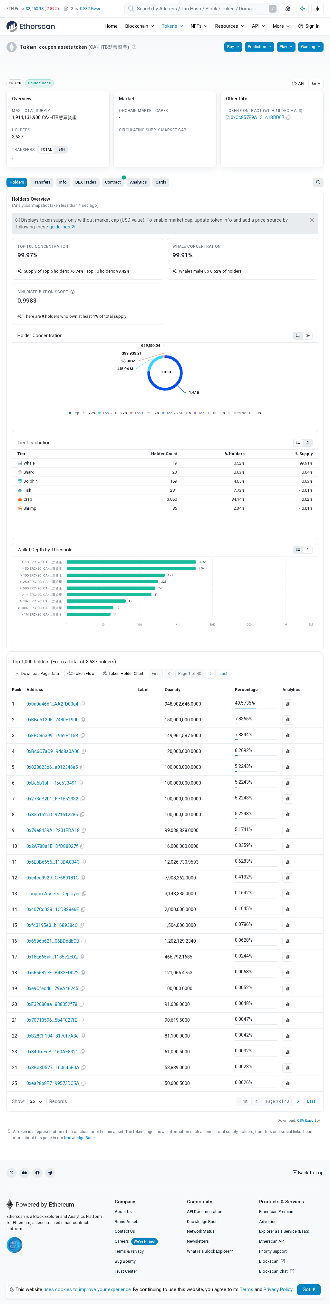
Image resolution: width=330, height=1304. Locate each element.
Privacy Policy (278, 1289)
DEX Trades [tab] (85, 182)
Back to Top (311, 1173)
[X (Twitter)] (11, 1173)
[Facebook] (37, 1173)
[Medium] (24, 1173)
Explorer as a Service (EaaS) (284, 1231)
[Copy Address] (288, 117)
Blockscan (269, 1261)
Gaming (308, 46)
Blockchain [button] (136, 26)
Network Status (201, 1231)
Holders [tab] (17, 182)
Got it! (309, 1289)
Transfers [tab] (42, 182)
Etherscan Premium (277, 1211)
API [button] (255, 26)
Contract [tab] (113, 182)
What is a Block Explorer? (210, 1251)
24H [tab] (61, 149)
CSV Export (306, 1120)
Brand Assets (127, 1221)
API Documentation (204, 1211)
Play (283, 46)
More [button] (278, 26)
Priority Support (273, 1251)
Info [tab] (63, 182)
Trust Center (126, 1271)
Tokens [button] (169, 26)
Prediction (257, 46)
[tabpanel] (58, 158)
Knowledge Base (79, 1137)
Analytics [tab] (138, 182)
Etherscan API (272, 1241)
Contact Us (125, 1231)
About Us (123, 1211)
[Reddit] (50, 1173)
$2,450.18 (35, 8)
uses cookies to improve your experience (87, 1289)
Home (111, 26)
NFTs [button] (196, 26)
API (301, 83)
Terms (120, 1251)
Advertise (268, 1221)
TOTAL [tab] (46, 149)
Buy (230, 46)
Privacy (137, 1251)
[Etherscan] (30, 26)
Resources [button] (226, 26)
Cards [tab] (161, 182)
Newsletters (198, 1241)
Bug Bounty (125, 1261)
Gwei (90, 8)
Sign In (312, 26)
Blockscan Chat (274, 1271)
